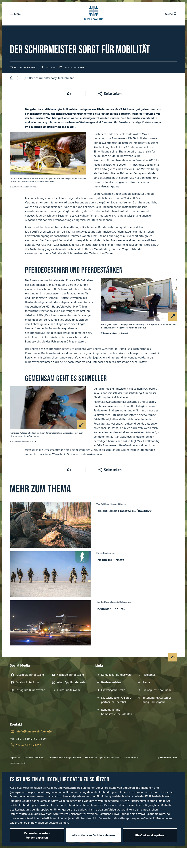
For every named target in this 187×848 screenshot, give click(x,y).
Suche (169, 14)
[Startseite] (12, 78)
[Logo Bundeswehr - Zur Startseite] (93, 13)
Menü (17, 14)
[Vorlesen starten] (69, 93)
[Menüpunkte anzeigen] (21, 78)
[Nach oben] (172, 657)
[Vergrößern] (81, 170)
